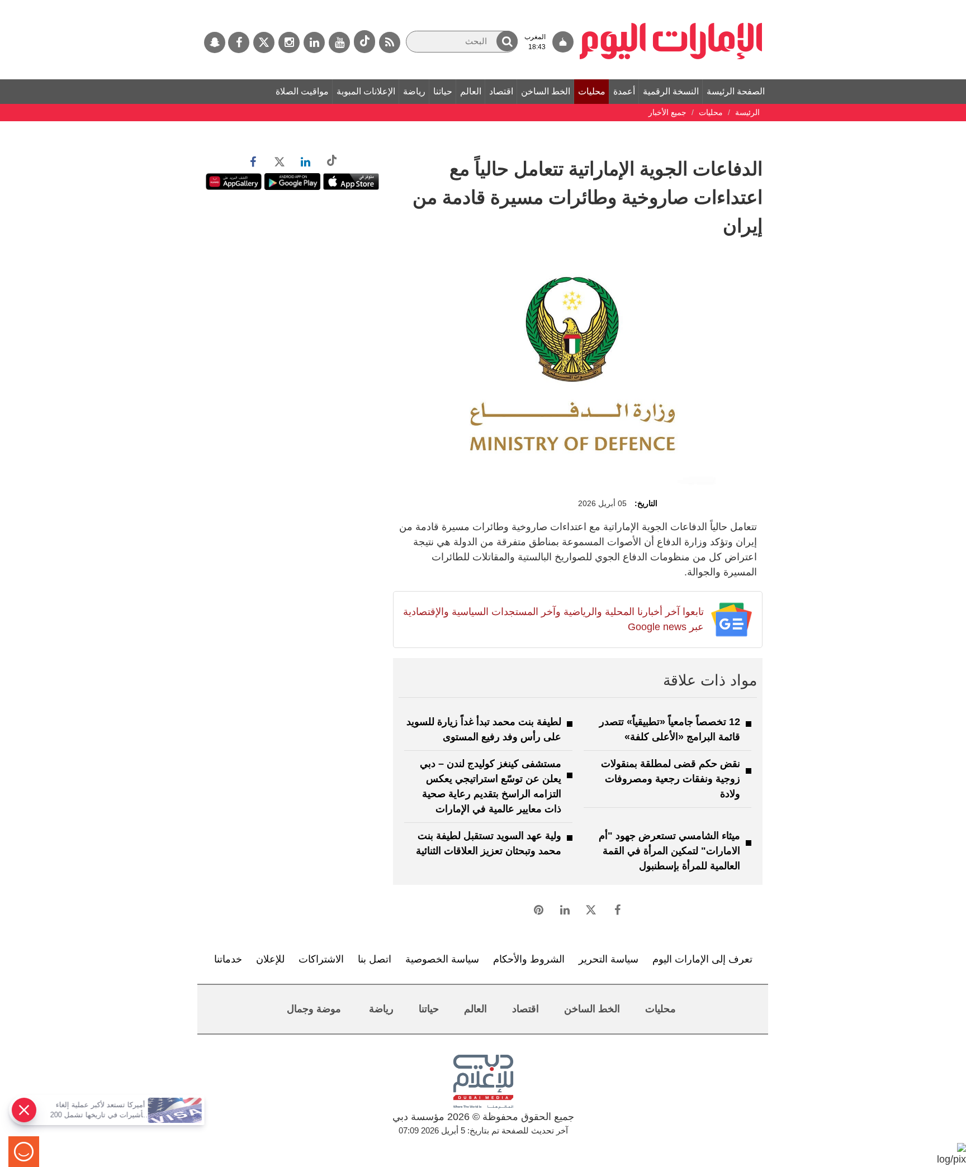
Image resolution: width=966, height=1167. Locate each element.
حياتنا (442, 91)
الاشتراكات (321, 959)
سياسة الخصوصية (442, 959)
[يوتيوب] (339, 42)
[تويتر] (263, 42)
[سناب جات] (214, 42)
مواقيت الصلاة (302, 91)
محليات (591, 91)
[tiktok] (364, 41)
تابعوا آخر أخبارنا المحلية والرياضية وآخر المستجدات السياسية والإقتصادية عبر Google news (553, 619)
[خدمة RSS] (389, 42)
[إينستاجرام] (289, 42)
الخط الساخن (545, 91)
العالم (470, 91)
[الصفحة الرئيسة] (671, 5)
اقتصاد (501, 91)
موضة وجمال (314, 1008)
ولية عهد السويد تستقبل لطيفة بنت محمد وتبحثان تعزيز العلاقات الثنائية (488, 843)
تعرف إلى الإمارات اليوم (702, 959)
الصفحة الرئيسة (736, 91)
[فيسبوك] (238, 42)
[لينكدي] (314, 42)
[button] (507, 41)
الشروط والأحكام (529, 959)
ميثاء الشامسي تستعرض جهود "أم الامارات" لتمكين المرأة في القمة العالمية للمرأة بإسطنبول (669, 850)
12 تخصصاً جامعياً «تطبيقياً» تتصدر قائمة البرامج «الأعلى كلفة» (669, 729)
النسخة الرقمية (671, 91)
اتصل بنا (374, 959)
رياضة (414, 91)
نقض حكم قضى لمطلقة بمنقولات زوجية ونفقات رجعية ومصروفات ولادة (670, 778)
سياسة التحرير (608, 959)
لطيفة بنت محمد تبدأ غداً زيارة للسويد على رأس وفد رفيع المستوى (483, 729)
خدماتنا (228, 959)
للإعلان (270, 959)
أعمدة (624, 91)
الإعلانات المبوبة (366, 91)
